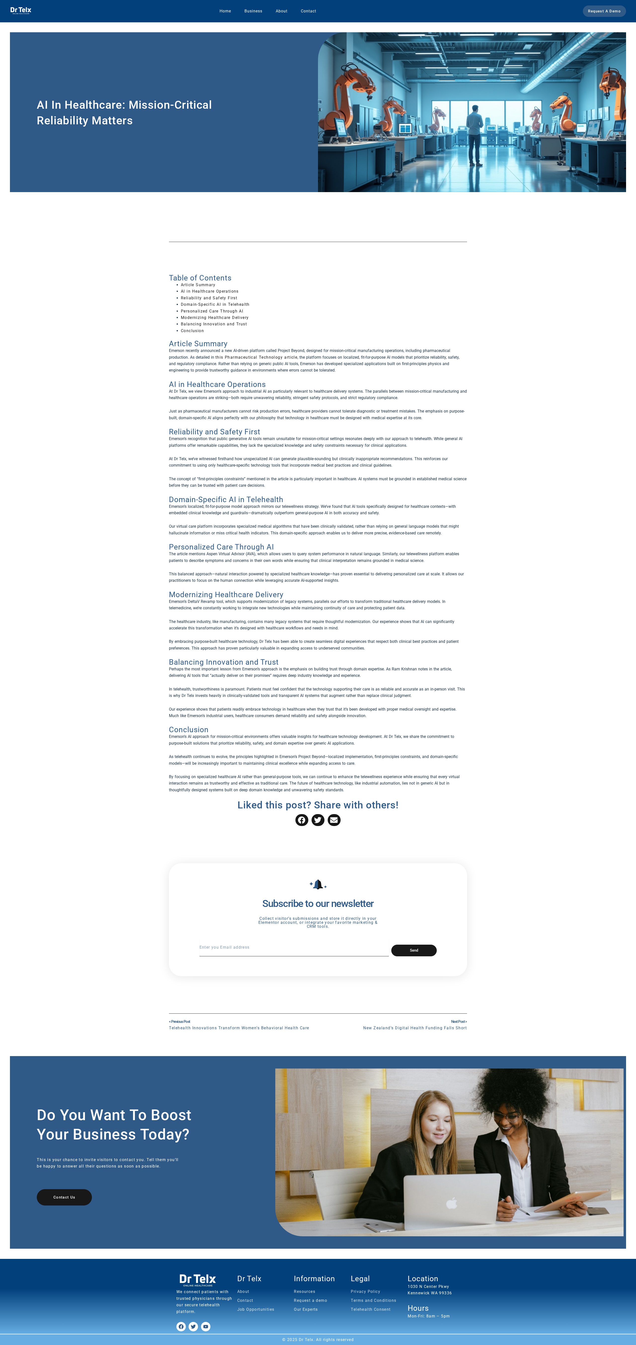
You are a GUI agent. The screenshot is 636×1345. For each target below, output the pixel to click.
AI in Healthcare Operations (210, 291)
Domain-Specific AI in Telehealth (215, 304)
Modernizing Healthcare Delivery (215, 317)
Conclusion (192, 330)
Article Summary (198, 284)
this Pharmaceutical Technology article (256, 357)
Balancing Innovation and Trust (214, 324)
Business (253, 11)
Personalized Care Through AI (212, 311)
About (281, 11)
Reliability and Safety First (209, 298)
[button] (301, 820)
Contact (308, 11)
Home (225, 11)
